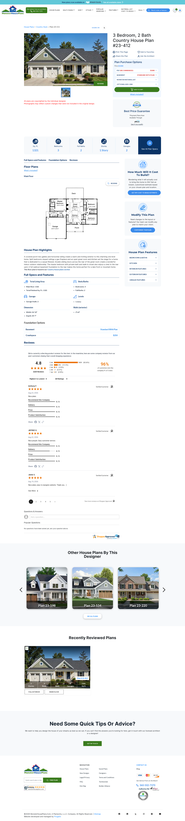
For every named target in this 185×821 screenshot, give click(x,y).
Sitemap (97, 814)
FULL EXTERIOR (34, 692)
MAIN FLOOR (54, 692)
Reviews (74, 160)
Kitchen (133, 263)
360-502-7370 (147, 785)
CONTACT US (141, 765)
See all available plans (112, 2)
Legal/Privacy (85, 777)
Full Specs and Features (35, 160)
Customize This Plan (142, 230)
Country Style (42, 27)
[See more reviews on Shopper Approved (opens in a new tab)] (43, 422)
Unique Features (137, 280)
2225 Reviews (41, 372)
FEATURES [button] (113, 10)
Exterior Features (138, 274)
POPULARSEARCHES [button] (100, 10)
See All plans (92, 616)
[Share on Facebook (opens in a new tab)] (35, 422)
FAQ (81, 782)
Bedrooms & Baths (138, 258)
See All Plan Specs (149, 149)
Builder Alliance (104, 786)
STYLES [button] (89, 10)
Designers (102, 773)
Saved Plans (103, 769)
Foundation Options (58, 160)
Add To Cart (138, 89)
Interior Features (138, 269)
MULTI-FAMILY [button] (68, 10)
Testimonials (103, 782)
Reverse (100, 84)
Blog (138, 769)
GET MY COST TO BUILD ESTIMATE (144, 193)
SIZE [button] (79, 10)
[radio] (72, 362)
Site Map (83, 786)
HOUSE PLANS (54, 10)
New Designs (84, 773)
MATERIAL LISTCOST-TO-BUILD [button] (127, 10)
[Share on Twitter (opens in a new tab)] (39, 422)
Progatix (57, 816)
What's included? (31, 170)
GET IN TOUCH (92, 743)
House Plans (29, 27)
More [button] (141, 10)
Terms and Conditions (106, 777)
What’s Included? (137, 94)
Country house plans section (58, 269)
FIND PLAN (53, 780)
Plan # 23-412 (82, 678)
